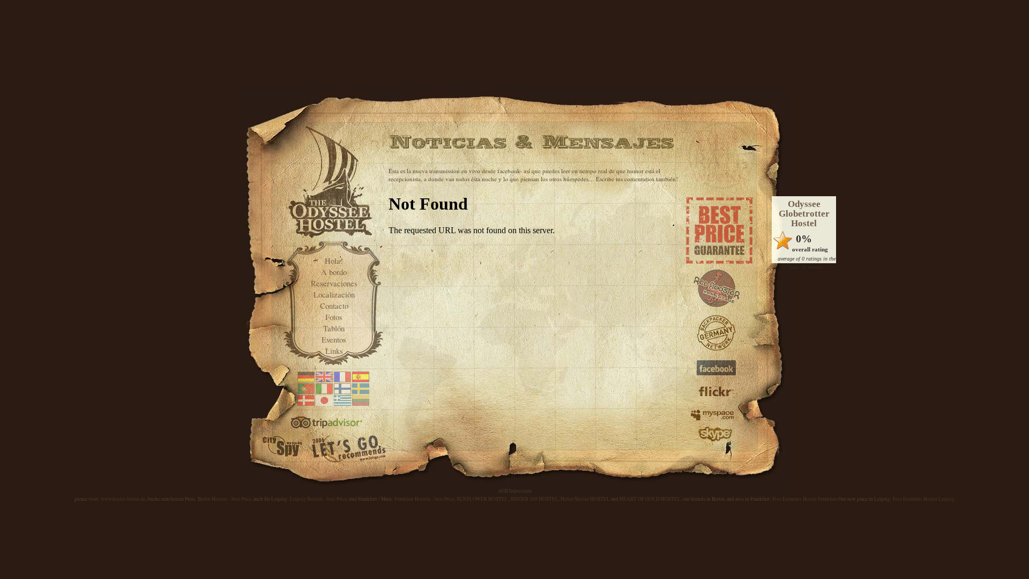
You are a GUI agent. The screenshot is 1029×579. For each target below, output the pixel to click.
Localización (334, 295)
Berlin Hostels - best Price (224, 498)
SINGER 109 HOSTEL (534, 498)
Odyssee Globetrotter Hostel (804, 213)
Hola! (334, 261)
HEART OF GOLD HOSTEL (650, 498)
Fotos (333, 317)
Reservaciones (334, 283)
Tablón (334, 328)
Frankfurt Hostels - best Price (424, 498)
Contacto (334, 306)
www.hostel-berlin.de (123, 498)
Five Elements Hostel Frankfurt (804, 498)
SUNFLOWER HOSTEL (482, 498)
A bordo (334, 272)
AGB (503, 490)
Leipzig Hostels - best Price (318, 498)
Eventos (334, 340)
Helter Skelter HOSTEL (585, 498)
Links (334, 351)
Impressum (520, 490)
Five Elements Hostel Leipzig (924, 498)
